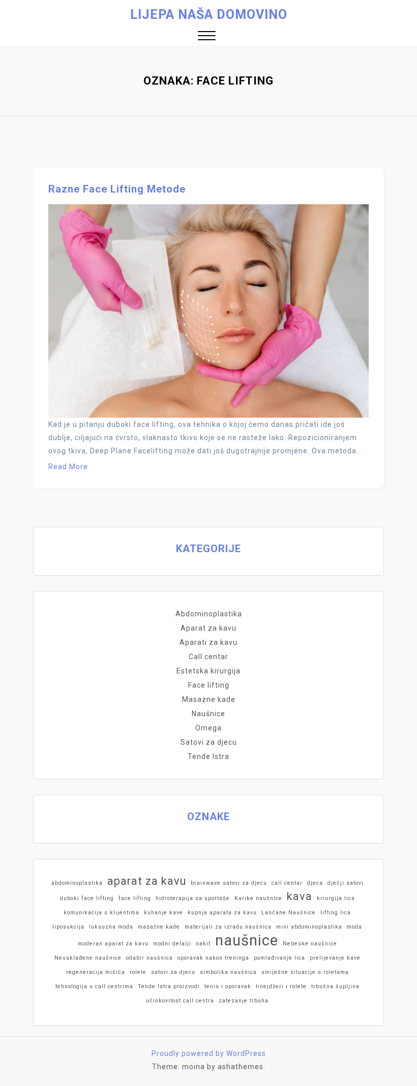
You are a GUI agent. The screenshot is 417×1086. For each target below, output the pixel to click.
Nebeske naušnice (310, 943)
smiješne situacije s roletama (305, 972)
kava (299, 896)
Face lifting (208, 685)
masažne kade (159, 927)
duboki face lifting (87, 898)
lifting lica (335, 912)
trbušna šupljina (335, 986)
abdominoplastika (77, 883)
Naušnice (208, 714)
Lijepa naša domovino (208, 14)
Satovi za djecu (209, 742)
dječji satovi (345, 883)
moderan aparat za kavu (113, 943)
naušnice (246, 940)
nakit (203, 943)
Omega (208, 728)
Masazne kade (208, 699)
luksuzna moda (111, 927)
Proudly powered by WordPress (209, 1053)
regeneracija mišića (95, 972)
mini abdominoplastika (309, 927)
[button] (207, 37)
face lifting (134, 898)
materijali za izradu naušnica (228, 927)
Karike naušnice (258, 898)
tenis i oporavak (227, 986)
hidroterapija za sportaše (193, 898)
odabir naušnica (149, 958)
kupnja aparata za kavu (222, 912)
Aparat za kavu (208, 628)
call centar (287, 883)
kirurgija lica (336, 898)
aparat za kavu (146, 881)
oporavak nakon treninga (213, 958)
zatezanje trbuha (244, 1000)
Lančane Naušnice (288, 912)
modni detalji (172, 943)
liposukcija (68, 927)
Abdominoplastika (208, 614)
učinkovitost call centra (180, 1000)
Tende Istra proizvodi (169, 986)
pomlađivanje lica (279, 958)
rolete (138, 972)
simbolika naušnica (228, 972)
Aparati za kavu (208, 642)
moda (354, 927)
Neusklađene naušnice (88, 958)
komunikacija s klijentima (101, 912)
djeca (315, 883)
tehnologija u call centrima (94, 986)
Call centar (208, 657)
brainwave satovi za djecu (229, 883)
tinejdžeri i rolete (281, 986)
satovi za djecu (173, 972)
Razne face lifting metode (117, 189)
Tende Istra (208, 756)
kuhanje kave (163, 912)
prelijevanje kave (335, 958)
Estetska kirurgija (208, 671)
